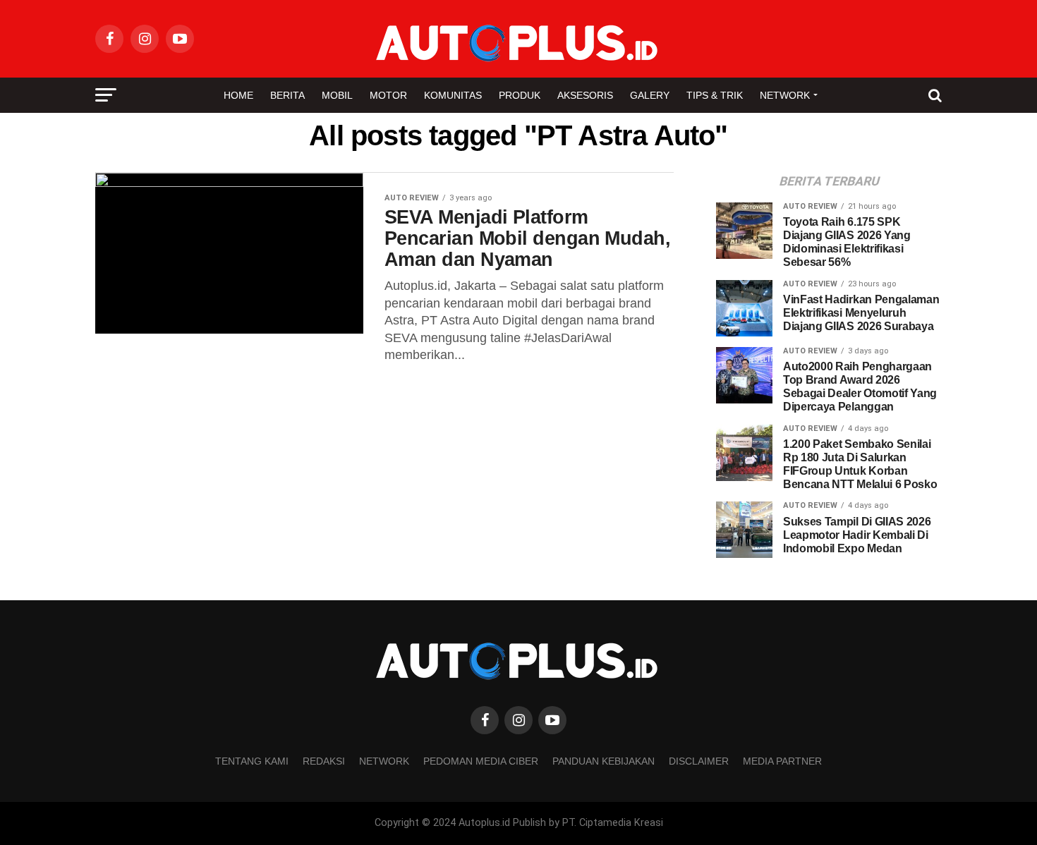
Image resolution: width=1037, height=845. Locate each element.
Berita (287, 95)
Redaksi (324, 761)
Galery (649, 95)
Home (238, 95)
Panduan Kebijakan (603, 761)
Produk (519, 95)
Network (785, 95)
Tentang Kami (252, 761)
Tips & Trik (714, 95)
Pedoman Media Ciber (480, 761)
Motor (388, 95)
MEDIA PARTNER (782, 761)
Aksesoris (585, 95)
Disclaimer (699, 761)
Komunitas (453, 95)
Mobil (337, 95)
